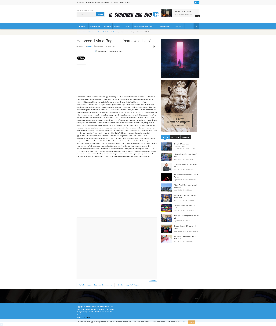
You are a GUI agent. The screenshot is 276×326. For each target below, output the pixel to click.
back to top (153, 281)
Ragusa (115, 32)
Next (198, 16)
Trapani (190, 159)
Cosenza (191, 200)
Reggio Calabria (193, 231)
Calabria (117, 26)
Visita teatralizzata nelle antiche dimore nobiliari (95, 285)
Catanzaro (191, 190)
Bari (189, 221)
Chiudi (192, 322)
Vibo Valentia (192, 180)
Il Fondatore (105, 2)
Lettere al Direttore (124, 2)
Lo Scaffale (114, 2)
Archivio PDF (90, 2)
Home (83, 26)
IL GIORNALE (81, 2)
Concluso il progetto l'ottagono (128, 285)
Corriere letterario (193, 149)
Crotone (189, 14)
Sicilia (127, 26)
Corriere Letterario (164, 26)
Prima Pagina (95, 26)
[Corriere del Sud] (133, 14)
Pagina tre (179, 26)
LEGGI (183, 322)
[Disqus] (117, 188)
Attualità (107, 26)
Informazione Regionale (143, 26)
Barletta (190, 169)
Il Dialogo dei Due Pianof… (183, 11)
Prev (196, 16)
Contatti (97, 2)
